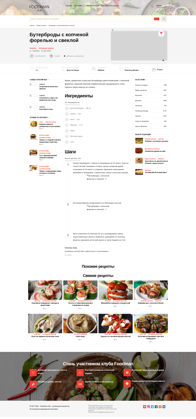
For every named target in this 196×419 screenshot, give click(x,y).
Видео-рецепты (93, 6)
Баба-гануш (80, 336)
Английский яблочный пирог (156, 172)
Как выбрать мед (46, 109)
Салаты (150, 116)
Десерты (150, 101)
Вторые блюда (44, 135)
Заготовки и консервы (152, 149)
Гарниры (161, 159)
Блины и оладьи (150, 85)
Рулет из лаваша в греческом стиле (45, 336)
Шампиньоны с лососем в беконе (151, 303)
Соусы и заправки (150, 121)
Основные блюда (45, 137)
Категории (78, 6)
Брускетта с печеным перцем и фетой (115, 336)
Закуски (33, 48)
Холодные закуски (46, 48)
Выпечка (150, 95)
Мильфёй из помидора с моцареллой (115, 303)
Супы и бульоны (50, 122)
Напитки (150, 106)
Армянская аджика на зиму (155, 151)
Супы (41, 122)
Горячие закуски (150, 139)
